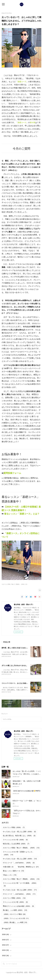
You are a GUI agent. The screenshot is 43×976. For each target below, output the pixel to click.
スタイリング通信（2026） (14, 827)
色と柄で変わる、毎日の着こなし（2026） (19, 835)
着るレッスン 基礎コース (13, 871)
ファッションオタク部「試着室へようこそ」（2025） (18, 853)
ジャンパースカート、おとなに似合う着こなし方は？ (20, 683)
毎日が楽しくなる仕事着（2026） (16, 843)
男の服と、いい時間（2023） (15, 910)
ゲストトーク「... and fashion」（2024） (19, 894)
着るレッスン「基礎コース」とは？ (21, 513)
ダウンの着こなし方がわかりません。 (15, 665)
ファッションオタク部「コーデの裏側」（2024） (20, 884)
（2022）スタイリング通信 (14, 914)
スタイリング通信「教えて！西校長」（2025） (21, 848)
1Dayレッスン (9, 875)
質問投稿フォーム (12, 472)
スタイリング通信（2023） (14, 898)
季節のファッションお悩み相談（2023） (18, 906)
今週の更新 (8, 867)
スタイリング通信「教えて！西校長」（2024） (21, 879)
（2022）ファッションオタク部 (16, 918)
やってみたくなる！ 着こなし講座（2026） (19, 831)
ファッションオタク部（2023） (15, 902)
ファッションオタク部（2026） (15, 839)
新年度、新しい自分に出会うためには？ (15, 648)
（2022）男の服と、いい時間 (15, 922)
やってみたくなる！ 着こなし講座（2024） (20, 890)
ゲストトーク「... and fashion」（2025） (19, 863)
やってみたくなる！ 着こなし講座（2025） (20, 858)
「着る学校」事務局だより (28, 867)
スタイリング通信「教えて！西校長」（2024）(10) (14, 584)
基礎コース (22, 81)
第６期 (32, 122)
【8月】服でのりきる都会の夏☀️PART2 (26, 791)
